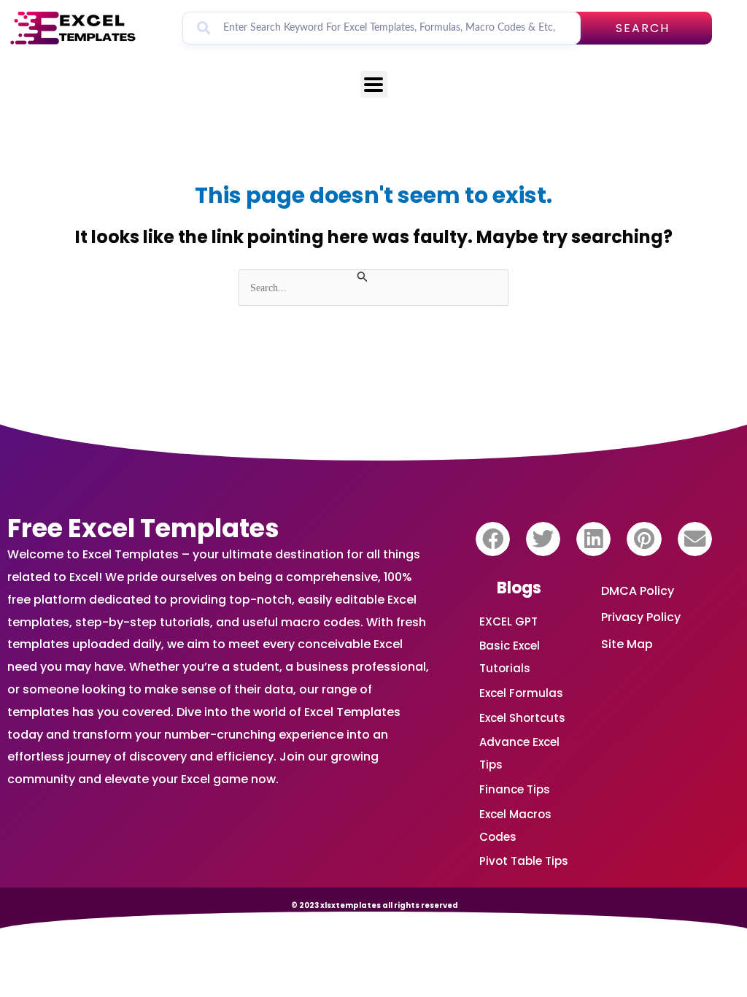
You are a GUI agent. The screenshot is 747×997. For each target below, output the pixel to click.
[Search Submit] (363, 277)
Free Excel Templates (143, 528)
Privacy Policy (641, 617)
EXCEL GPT (508, 621)
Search (643, 28)
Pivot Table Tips (523, 861)
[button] (493, 539)
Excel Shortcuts (522, 717)
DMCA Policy (637, 590)
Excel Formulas (521, 693)
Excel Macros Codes (515, 825)
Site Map (627, 644)
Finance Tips (514, 789)
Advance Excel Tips (519, 753)
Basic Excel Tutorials (509, 657)
